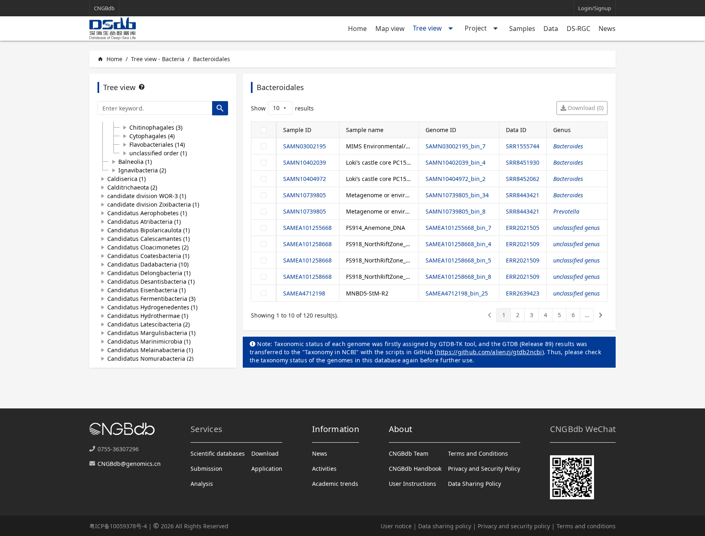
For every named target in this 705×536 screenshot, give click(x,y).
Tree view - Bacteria (157, 59)
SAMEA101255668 (307, 228)
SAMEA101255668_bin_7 (458, 228)
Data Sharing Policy (474, 483)
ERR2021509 (522, 244)
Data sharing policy (444, 526)
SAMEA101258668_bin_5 (458, 260)
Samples (522, 28)
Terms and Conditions (478, 453)
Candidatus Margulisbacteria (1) (151, 333)
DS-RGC (578, 28)
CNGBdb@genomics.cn (129, 464)
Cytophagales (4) (152, 136)
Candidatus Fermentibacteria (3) (151, 298)
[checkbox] (263, 130)
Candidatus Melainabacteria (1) (150, 350)
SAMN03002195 (304, 146)
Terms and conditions (586, 526)
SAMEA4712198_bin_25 (457, 293)
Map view (390, 28)
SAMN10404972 (304, 179)
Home (357, 28)
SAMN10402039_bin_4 (456, 162)
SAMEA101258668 (307, 244)
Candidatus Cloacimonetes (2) (147, 247)
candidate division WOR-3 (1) (146, 196)
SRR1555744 (522, 146)
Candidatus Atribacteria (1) (144, 221)
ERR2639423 (522, 293)
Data (550, 28)
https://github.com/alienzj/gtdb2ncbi (489, 352)
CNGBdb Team (408, 453)
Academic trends (335, 483)
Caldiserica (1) (126, 179)
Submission (206, 468)
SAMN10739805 (304, 195)
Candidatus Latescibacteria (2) (148, 324)
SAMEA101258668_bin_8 (458, 276)
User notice (396, 526)
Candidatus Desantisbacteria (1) (151, 281)
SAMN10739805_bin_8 (456, 211)
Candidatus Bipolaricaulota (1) (148, 230)
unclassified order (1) (158, 153)
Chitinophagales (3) (155, 127)
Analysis (202, 483)
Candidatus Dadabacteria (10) (147, 264)
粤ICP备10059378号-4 (118, 526)
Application (266, 468)
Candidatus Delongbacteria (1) (149, 273)
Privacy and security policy (514, 526)
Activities (324, 468)
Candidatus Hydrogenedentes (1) (152, 307)
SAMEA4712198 (304, 293)
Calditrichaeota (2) (132, 187)
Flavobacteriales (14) (157, 144)
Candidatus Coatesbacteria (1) (148, 256)
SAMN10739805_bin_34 (457, 195)
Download (265, 453)
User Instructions (412, 483)
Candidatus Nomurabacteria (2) (150, 358)
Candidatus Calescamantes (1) (148, 239)
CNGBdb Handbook (415, 468)
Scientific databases (218, 453)
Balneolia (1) (135, 161)
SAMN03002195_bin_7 (456, 146)
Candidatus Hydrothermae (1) (147, 316)
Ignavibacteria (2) (142, 170)
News (607, 28)
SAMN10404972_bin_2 (456, 179)
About (400, 429)
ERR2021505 (522, 228)
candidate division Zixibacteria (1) (153, 204)
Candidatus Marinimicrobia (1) (149, 341)
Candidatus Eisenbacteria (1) (146, 290)
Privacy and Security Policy (484, 468)
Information (335, 429)
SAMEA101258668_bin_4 (458, 244)
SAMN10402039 (304, 162)
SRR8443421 (522, 195)
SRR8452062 (522, 179)
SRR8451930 (522, 162)
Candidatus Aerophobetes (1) (147, 213)
